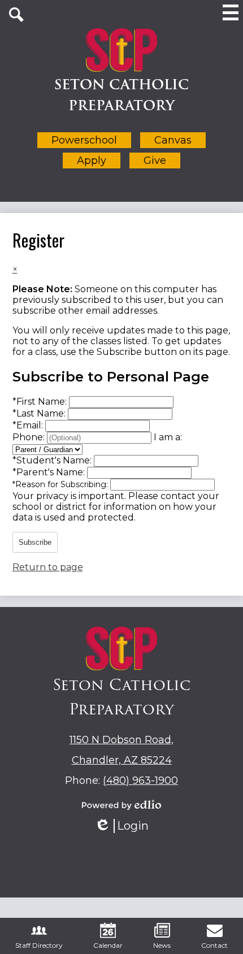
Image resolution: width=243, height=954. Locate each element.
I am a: (168, 437)
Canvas (173, 140)
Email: (28, 425)
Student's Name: (53, 460)
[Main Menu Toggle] (230, 12)
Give (155, 160)
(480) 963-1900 (140, 780)
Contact (214, 945)
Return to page (47, 567)
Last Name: (40, 413)
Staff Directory (39, 945)
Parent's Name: (49, 472)
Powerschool (84, 140)
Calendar (108, 945)
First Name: (40, 401)
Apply (91, 160)
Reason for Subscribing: (61, 484)
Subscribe (35, 542)
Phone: (29, 437)
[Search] (16, 15)
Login (125, 826)
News (162, 945)
